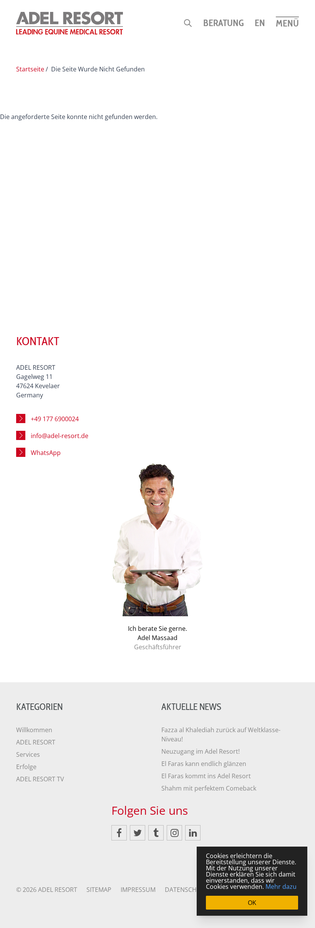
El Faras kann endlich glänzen (203, 763)
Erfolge (26, 767)
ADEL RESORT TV (40, 779)
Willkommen (34, 730)
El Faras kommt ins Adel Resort (206, 776)
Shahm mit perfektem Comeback (208, 788)
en (260, 22)
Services (28, 754)
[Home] (69, 23)
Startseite (30, 69)
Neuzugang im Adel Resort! (200, 751)
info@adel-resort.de (59, 436)
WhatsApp (46, 452)
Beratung (223, 22)
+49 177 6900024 (55, 419)
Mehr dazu (281, 886)
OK (252, 902)
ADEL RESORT (35, 742)
